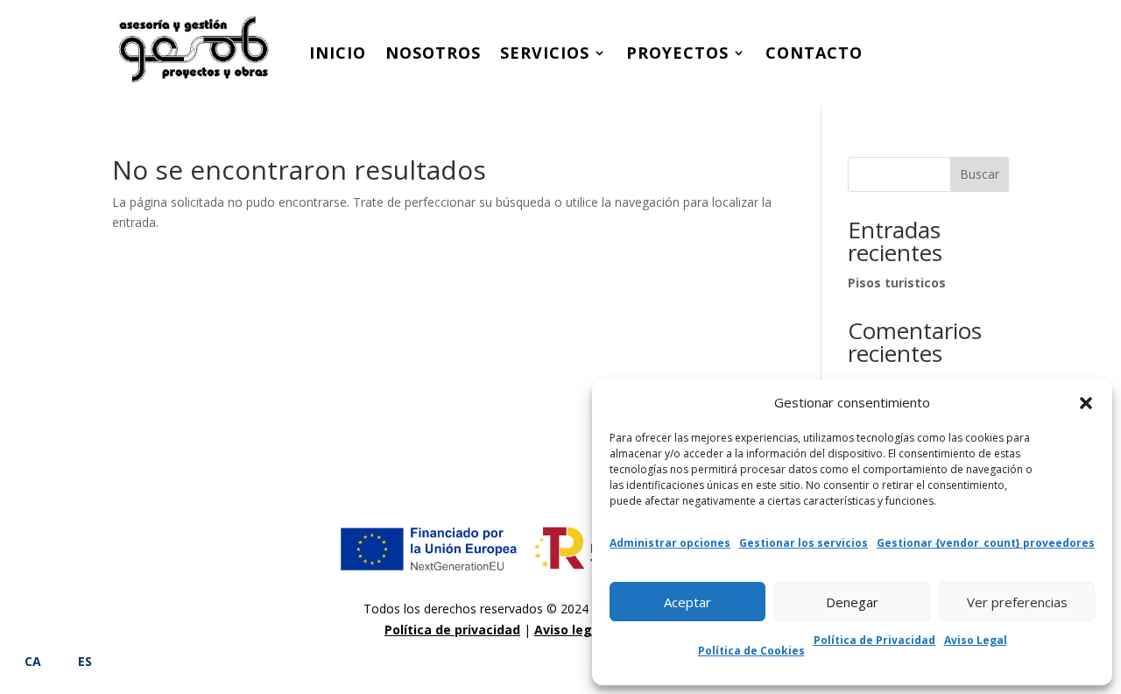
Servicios (544, 52)
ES (85, 661)
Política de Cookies (751, 650)
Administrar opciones (670, 542)
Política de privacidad (452, 629)
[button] (1086, 403)
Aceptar (687, 602)
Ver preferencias (1017, 602)
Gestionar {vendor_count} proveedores (986, 542)
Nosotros (433, 52)
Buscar (979, 174)
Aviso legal (568, 629)
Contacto (814, 52)
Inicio (337, 52)
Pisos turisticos (897, 282)
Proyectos (677, 52)
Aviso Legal (975, 640)
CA (33, 661)
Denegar (852, 602)
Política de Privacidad (874, 640)
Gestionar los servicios (803, 542)
